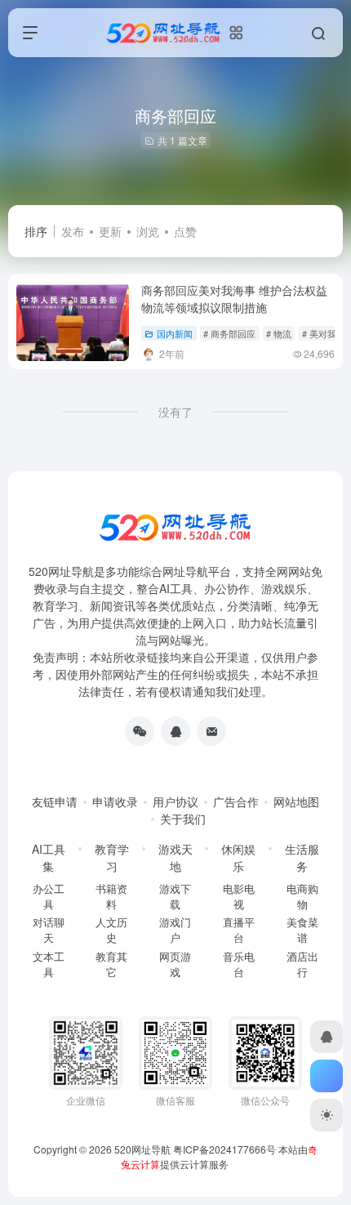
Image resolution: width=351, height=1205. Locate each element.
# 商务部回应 (229, 333)
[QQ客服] (175, 731)
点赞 (185, 231)
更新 (110, 231)
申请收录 (115, 801)
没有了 (175, 412)
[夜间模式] (326, 1115)
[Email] (211, 731)
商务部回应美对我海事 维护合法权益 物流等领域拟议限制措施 (234, 298)
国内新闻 (175, 333)
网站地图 (296, 801)
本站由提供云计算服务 (219, 1156)
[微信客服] (139, 731)
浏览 (147, 231)
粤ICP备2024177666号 (225, 1149)
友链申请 (55, 801)
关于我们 (183, 818)
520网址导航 (142, 1149)
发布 (72, 231)
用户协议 (175, 801)
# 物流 (278, 333)
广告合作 (236, 801)
